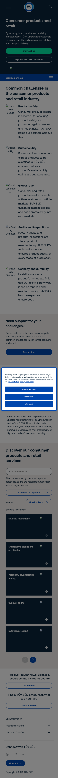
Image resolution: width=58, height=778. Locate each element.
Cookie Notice (13, 382)
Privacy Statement (27, 382)
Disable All (28, 396)
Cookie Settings (29, 389)
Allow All (29, 404)
